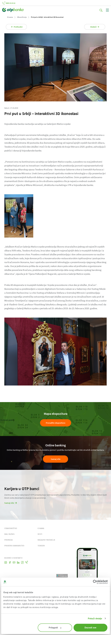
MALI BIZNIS (9, 534)
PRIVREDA (8, 540)
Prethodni (18, 27)
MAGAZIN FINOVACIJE (46, 540)
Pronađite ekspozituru (55, 423)
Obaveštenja (22, 17)
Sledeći (93, 27)
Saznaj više (55, 459)
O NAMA (41, 528)
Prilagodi (53, 627)
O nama (10, 17)
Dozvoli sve (90, 627)
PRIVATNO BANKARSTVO (14, 545)
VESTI (40, 534)
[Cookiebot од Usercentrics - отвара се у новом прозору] (95, 582)
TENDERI (41, 545)
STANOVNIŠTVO (10, 528)
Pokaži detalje (95, 618)
